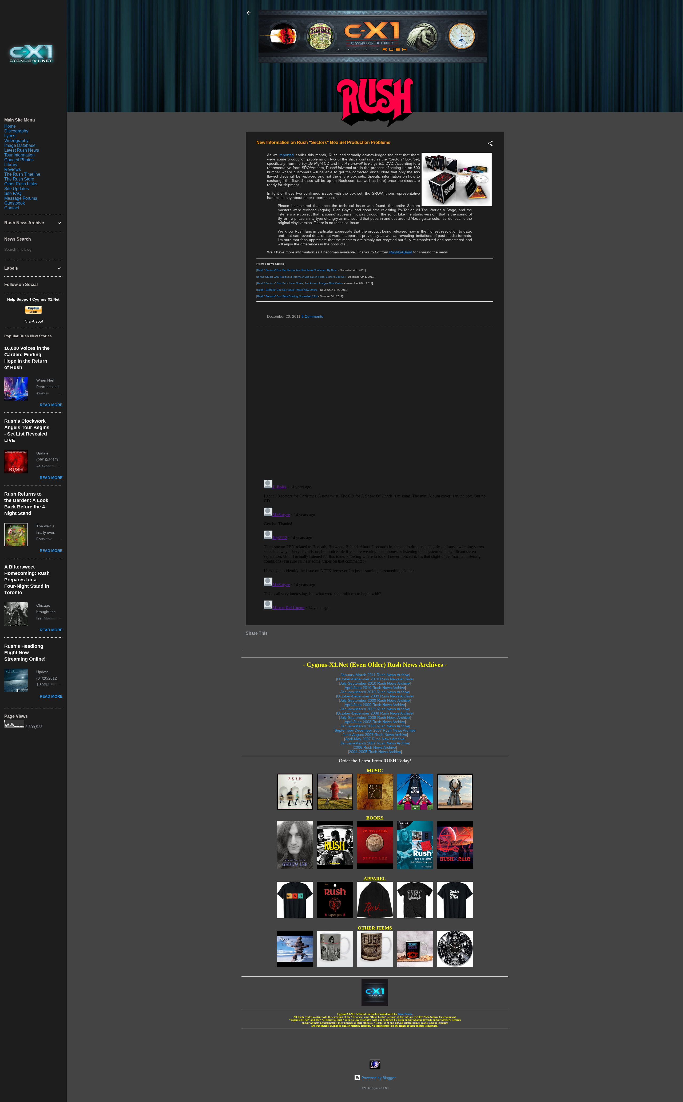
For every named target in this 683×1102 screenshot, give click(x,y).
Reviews (12, 169)
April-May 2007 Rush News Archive (374, 739)
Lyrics (9, 136)
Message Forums (20, 198)
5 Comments (312, 316)
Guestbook (14, 203)
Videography (16, 140)
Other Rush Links (20, 184)
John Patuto (405, 1014)
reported (286, 155)
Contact (11, 208)
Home (10, 126)
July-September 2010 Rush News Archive (375, 683)
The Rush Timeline (22, 174)
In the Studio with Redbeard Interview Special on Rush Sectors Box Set (301, 276)
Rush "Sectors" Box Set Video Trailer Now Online (287, 289)
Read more (51, 405)
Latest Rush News (21, 150)
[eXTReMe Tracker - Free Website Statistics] (375, 1068)
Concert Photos (19, 160)
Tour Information (19, 155)
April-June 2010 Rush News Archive (375, 687)
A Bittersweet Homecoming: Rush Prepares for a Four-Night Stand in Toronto (27, 579)
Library (10, 164)
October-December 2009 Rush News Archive (375, 696)
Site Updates (16, 188)
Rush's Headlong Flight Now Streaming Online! (25, 653)
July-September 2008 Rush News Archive (375, 717)
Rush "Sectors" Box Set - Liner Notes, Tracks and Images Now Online (300, 283)
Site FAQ (12, 193)
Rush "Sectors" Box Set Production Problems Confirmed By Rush (297, 270)
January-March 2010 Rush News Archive (374, 692)
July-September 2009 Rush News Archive (375, 700)
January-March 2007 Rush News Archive (374, 743)
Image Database (19, 145)
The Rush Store (19, 179)
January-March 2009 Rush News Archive (374, 709)
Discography (16, 131)
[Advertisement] (375, 1042)
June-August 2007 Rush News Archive (375, 734)
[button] (490, 144)
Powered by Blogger (378, 1078)
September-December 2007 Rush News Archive (375, 730)
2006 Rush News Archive (375, 747)
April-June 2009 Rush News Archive (375, 705)
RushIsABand (400, 252)
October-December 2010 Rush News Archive (375, 679)
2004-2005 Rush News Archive (375, 752)
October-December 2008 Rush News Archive (375, 713)
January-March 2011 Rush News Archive (375, 675)
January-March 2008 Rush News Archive (374, 726)
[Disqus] (375, 402)
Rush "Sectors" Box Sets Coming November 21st (287, 296)
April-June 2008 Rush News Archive (375, 722)
